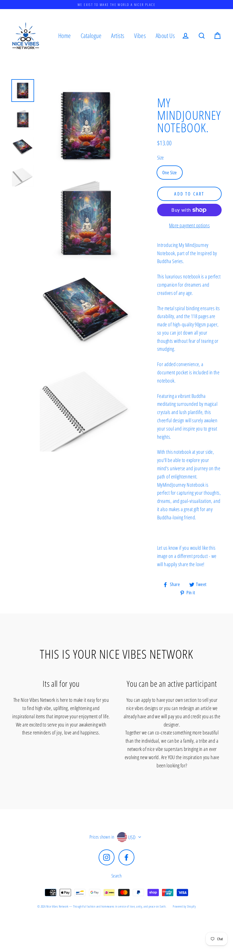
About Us (165, 36)
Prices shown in (102, 837)
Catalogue (91, 36)
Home (64, 36)
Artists (117, 36)
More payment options (189, 225)
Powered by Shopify (184, 906)
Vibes (140, 36)
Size (160, 157)
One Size (169, 172)
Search (116, 876)
